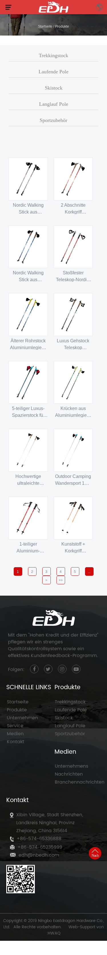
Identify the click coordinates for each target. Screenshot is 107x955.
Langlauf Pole (53, 104)
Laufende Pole (53, 71)
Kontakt (15, 741)
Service (15, 726)
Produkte (17, 710)
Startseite (45, 26)
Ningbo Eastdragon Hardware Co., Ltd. (53, 923)
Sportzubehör (53, 120)
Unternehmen (22, 718)
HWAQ (54, 933)
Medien (15, 734)
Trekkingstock (53, 55)
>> (61, 580)
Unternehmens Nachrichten (71, 770)
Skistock (53, 88)
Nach (95, 855)
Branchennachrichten (78, 782)
